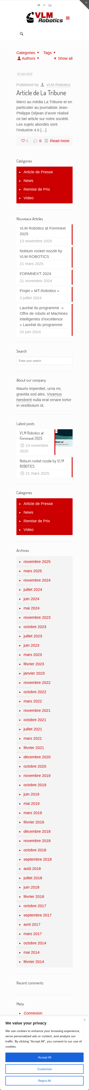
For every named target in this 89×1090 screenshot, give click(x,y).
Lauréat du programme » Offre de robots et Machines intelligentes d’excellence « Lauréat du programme (44, 316)
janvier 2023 (34, 673)
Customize (44, 1069)
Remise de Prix (37, 189)
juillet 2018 (33, 878)
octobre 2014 (35, 943)
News (28, 180)
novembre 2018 (37, 841)
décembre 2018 (37, 831)
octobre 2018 (35, 850)
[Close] (84, 1019)
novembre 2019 (37, 775)
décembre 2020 (37, 757)
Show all (65, 58)
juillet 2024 (33, 589)
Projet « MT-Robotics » (39, 291)
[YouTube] (44, 5)
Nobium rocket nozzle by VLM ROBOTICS (41, 254)
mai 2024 (32, 608)
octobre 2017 (35, 906)
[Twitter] (39, 5)
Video (28, 198)
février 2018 (34, 896)
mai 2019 (32, 803)
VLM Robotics (58, 85)
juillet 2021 (33, 729)
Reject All (44, 1080)
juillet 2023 (33, 636)
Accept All (44, 1057)
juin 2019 (31, 794)
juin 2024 (31, 599)
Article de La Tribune (41, 92)
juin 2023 (31, 645)
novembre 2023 (37, 617)
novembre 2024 (37, 580)
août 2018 (32, 869)
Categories (25, 53)
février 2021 (34, 748)
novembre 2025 (37, 561)
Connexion (33, 1013)
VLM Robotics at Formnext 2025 (43, 231)
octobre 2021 (35, 720)
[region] (44, 1053)
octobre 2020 (35, 766)
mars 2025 (33, 571)
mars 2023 (33, 655)
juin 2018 (31, 887)
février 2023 (34, 664)
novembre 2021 (37, 710)
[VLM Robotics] (44, 18)
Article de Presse (38, 172)
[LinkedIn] (50, 5)
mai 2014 (32, 952)
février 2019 (34, 822)
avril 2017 (32, 924)
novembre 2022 (37, 682)
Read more (59, 141)
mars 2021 (33, 738)
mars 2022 (33, 701)
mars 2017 (33, 934)
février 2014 (34, 962)
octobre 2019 (35, 785)
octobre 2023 (35, 627)
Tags (47, 53)
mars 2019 (33, 813)
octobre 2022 (35, 692)
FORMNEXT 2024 (35, 274)
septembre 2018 (38, 859)
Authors (28, 58)
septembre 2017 (38, 915)
